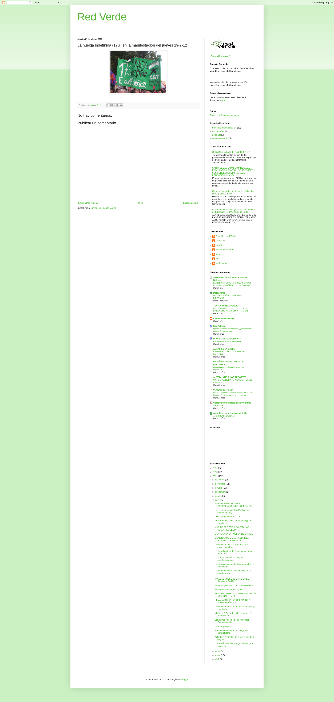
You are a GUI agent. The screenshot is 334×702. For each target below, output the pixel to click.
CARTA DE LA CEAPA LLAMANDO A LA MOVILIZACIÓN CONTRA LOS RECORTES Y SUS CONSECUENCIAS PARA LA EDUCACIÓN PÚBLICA (233, 172)
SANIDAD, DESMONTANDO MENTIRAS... (235, 585)
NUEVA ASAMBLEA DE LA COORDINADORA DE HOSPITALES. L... (235, 504)
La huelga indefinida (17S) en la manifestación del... (230, 558)
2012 (215, 476)
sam (218, 254)
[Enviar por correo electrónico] (108, 105)
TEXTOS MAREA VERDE (225, 306)
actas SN (216, 135)
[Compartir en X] (115, 105)
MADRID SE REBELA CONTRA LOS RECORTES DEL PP (232, 528)
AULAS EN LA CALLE (224, 349)
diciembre (220, 480)
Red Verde (101, 17)
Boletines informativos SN (224, 128)
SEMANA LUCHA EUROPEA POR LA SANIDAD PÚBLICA (232, 601)
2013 (215, 472)
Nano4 (219, 245)
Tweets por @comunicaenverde (225, 115)
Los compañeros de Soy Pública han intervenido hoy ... (232, 511)
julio (217, 500)
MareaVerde (219, 293)
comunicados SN (220, 138)
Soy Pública (219, 326)
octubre (219, 488)
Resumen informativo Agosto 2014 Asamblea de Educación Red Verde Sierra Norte (233, 210)
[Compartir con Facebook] (118, 105)
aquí (223, 100)
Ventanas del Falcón (223, 390)
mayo (218, 655)
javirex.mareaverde (225, 249)
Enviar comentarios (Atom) (103, 208)
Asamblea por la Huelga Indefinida (230, 413)
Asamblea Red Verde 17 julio (228, 589)
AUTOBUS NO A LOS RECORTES (229, 377)
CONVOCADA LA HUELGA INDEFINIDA (231, 152)
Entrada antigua (190, 203)
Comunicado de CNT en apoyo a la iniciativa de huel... (231, 545)
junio (217, 651)
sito (217, 258)
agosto (218, 496)
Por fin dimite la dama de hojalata (227, 341)
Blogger (184, 679)
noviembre (220, 484)
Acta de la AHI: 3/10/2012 (223, 416)
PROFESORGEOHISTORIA (226, 339)
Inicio (140, 203)
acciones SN (218, 131)
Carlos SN (220, 240)
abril (217, 659)
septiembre (220, 492)
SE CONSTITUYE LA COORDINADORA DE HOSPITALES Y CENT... (235, 594)
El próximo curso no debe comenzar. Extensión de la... (232, 621)
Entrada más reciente (88, 203)
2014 (215, 468)
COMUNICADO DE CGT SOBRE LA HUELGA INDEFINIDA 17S (232, 539)
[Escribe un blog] (111, 105)
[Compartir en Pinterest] (121, 105)
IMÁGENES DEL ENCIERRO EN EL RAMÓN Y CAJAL (232, 580)
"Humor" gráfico (222, 626)
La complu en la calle (223, 318)
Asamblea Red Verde (226, 236)
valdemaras (221, 263)
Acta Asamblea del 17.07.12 (228, 517)
